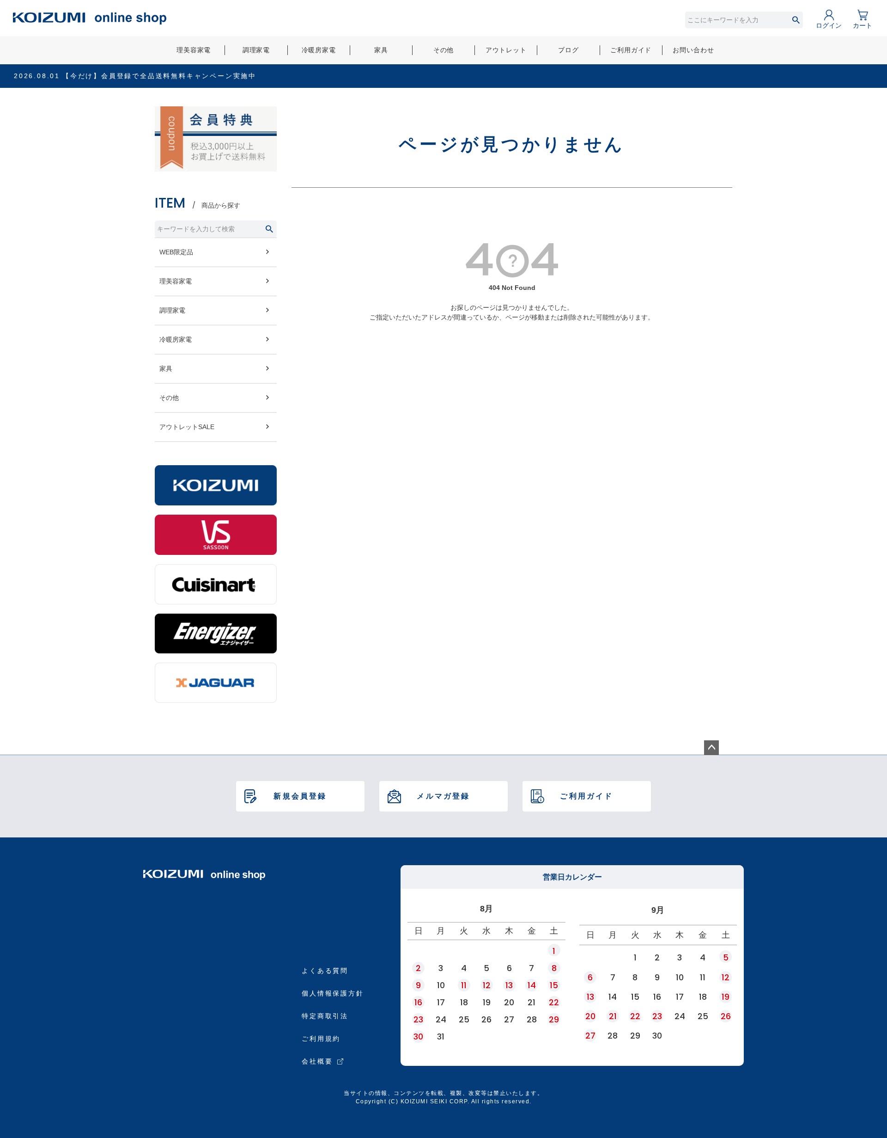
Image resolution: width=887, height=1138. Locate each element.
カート (862, 25)
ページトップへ (711, 747)
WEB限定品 (176, 252)
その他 (443, 50)
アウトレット (506, 50)
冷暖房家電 (319, 50)
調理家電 (256, 50)
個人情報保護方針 (333, 993)
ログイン (829, 25)
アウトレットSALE (186, 427)
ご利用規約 (321, 1038)
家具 (381, 50)
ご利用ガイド (630, 50)
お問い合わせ (693, 50)
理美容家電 (193, 50)
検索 (796, 20)
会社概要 (317, 1061)
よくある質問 (325, 970)
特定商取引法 (325, 1016)
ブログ (568, 50)
